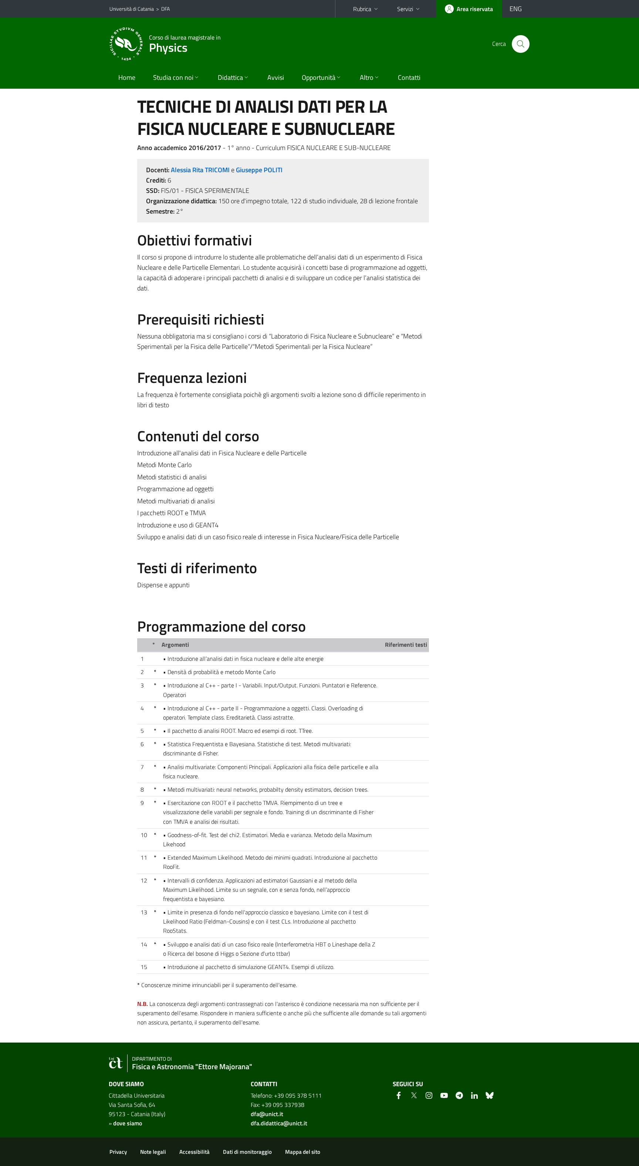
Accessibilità (194, 1152)
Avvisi (275, 77)
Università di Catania (131, 9)
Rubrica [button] (362, 8)
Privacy (118, 1152)
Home (126, 77)
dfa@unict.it (267, 1113)
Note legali (153, 1152)
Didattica (230, 77)
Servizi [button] (405, 8)
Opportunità (318, 77)
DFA (165, 9)
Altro (366, 77)
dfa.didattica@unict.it (279, 1123)
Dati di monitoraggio (247, 1152)
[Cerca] (521, 44)
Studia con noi (173, 77)
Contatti (409, 77)
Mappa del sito (302, 1152)
